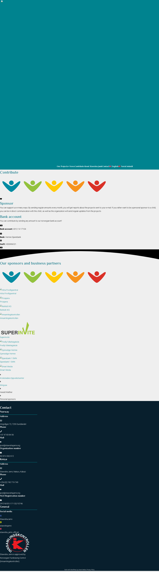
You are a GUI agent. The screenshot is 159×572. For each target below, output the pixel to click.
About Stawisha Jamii (93, 166)
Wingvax (3, 385)
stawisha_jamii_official (9, 532)
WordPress (73, 569)
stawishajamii (5, 526)
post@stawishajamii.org (10, 445)
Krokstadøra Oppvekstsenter (12, 378)
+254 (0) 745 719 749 (9, 482)
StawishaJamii (6, 519)
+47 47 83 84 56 (7, 435)
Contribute (79, 166)
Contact (105, 166)
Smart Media (82, 569)
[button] (69, 166)
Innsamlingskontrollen (10, 561)
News (72, 166)
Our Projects (62, 166)
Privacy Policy (91, 569)
